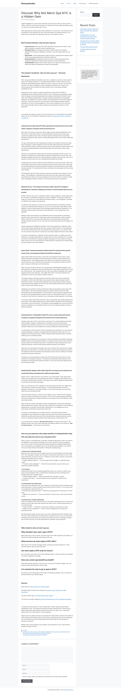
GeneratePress (69, 689)
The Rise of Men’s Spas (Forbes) (44, 595)
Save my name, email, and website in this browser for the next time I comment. (45, 676)
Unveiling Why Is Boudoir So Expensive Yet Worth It (35, 634)
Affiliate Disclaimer (93, 3)
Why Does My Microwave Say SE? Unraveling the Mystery (55, 599)
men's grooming (34, 631)
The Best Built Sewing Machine (89, 47)
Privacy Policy (82, 3)
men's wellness (41, 631)
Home (62, 3)
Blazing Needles (28, 3)
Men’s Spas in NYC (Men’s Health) (40, 586)
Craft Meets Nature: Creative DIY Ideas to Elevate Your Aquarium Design (89, 30)
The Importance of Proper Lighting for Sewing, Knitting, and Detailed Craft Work (89, 42)
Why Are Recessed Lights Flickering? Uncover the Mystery (36, 633)
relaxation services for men (52, 631)
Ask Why (68, 3)
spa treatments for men (64, 631)
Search (82, 12)
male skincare (26, 631)
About (75, 3)
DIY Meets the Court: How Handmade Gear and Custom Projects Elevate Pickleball (88, 36)
